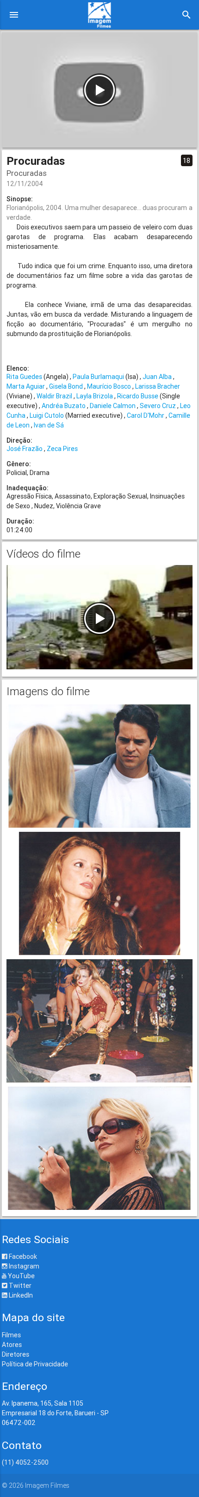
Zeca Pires (62, 449)
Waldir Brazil (54, 396)
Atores (12, 1345)
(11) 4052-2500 (25, 1462)
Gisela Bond (66, 386)
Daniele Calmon (113, 406)
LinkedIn (20, 1295)
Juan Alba (157, 377)
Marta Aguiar (25, 386)
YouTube (20, 1276)
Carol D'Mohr (145, 415)
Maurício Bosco (109, 386)
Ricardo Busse (137, 396)
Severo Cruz (158, 406)
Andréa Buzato (64, 406)
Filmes (11, 1335)
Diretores (15, 1354)
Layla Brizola (94, 396)
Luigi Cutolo (47, 415)
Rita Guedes (24, 377)
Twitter (19, 1285)
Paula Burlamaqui (98, 377)
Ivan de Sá (49, 425)
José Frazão (24, 449)
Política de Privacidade (35, 1364)
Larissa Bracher (157, 386)
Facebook (22, 1256)
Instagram (23, 1266)
